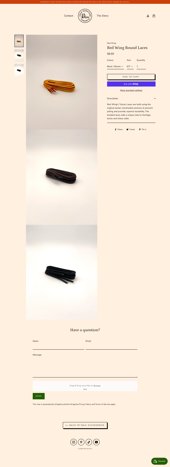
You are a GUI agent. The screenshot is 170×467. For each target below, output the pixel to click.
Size (129, 60)
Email (88, 341)
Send (39, 396)
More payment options (131, 90)
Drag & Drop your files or (85, 385)
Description (112, 98)
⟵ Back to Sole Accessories (85, 425)
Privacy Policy (85, 404)
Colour (110, 60)
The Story (103, 15)
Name (36, 341)
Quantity (141, 60)
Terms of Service (102, 404)
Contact (68, 15)
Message (37, 354)
